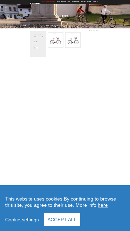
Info (69, 1)
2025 (43, 1)
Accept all (62, 219)
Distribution (75, 1)
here (103, 205)
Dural (38, 36)
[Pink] (34, 47)
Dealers (83, 1)
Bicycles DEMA (50, 1)
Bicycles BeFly (61, 1)
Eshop (89, 1)
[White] (37, 47)
